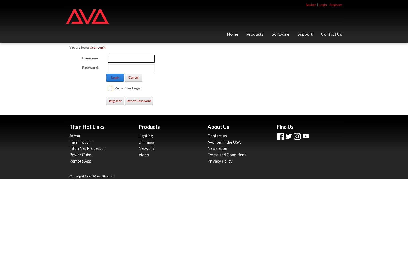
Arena (74, 135)
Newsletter (218, 148)
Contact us (217, 135)
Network (146, 148)
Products (255, 35)
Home (232, 35)
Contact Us (331, 35)
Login (323, 5)
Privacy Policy (220, 161)
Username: (90, 58)
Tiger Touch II (81, 142)
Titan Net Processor (87, 148)
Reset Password (139, 101)
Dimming (146, 142)
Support (305, 35)
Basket (311, 5)
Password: (90, 67)
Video (144, 154)
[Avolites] (87, 16)
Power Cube (80, 154)
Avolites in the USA (224, 142)
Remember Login (128, 88)
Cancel (133, 77)
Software (280, 35)
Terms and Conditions (227, 154)
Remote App (80, 161)
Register (335, 5)
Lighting (146, 135)
